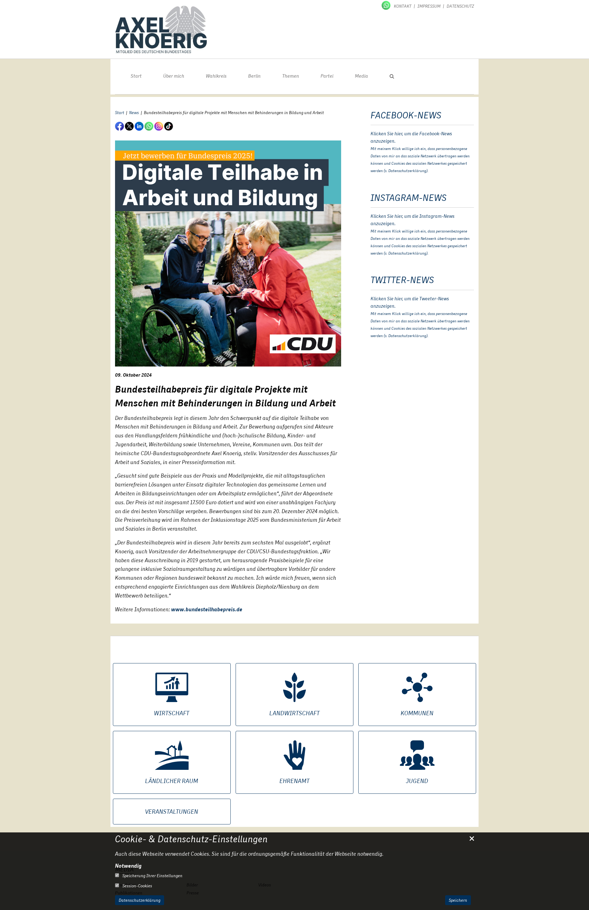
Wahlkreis (216, 76)
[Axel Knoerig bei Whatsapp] (386, 5)
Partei (327, 76)
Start (136, 76)
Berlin (254, 76)
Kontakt (402, 6)
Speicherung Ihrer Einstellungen (152, 875)
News (134, 112)
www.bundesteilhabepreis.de (206, 609)
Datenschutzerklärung (139, 900)
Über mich (173, 76)
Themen (290, 76)
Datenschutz (460, 6)
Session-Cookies (136, 885)
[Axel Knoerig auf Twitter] (130, 126)
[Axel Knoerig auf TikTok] (169, 126)
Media (361, 76)
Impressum (429, 6)
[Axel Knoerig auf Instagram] (159, 126)
